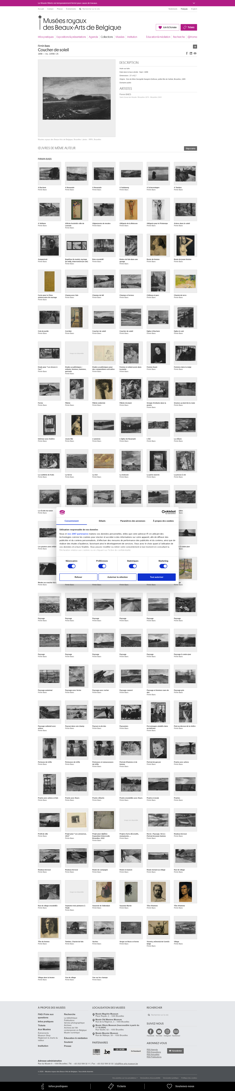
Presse (60, 9)
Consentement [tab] (72, 521)
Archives (67, 1025)
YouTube (159, 1035)
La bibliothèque (70, 1018)
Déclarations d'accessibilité (150, 1078)
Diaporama (190, 148)
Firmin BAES (141, 95)
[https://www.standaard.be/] (136, 1051)
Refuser (78, 577)
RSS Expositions (154, 1052)
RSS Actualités (153, 1054)
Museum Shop (44, 1035)
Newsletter (177, 1051)
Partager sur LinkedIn (191, 53)
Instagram (167, 1035)
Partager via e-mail (195, 53)
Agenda (93, 37)
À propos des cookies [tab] (163, 521)
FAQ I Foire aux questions (46, 1016)
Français (184, 9)
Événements (71, 9)
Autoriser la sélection (117, 577)
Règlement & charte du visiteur (48, 1039)
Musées (120, 37)
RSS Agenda (152, 1049)
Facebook (150, 1035)
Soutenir (68, 1042)
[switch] (102, 566)
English (194, 9)
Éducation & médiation (158, 37)
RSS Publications (154, 1057)
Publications (69, 1020)
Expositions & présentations (71, 37)
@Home (192, 37)
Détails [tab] (102, 521)
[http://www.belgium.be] (107, 1052)
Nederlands (172, 9)
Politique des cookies (189, 1078)
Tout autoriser (156, 577)
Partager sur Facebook (187, 53)
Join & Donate (170, 27)
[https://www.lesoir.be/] (120, 1049)
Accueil (41, 9)
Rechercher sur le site (80, 9)
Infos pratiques (46, 37)
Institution (132, 37)
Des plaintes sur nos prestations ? (124, 1078)
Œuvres (195, 47)
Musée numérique (72, 1032)
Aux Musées (44, 1029)
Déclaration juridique (171, 1078)
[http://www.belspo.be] (96, 1052)
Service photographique (74, 1022)
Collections (107, 37)
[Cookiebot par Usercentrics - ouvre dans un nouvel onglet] (164, 512)
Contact (50, 9)
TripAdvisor (176, 1035)
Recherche (179, 37)
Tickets (191, 27)
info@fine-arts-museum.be (126, 1063)
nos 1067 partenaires (78, 534)
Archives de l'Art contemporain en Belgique (75, 1028)
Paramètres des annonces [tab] (132, 521)
